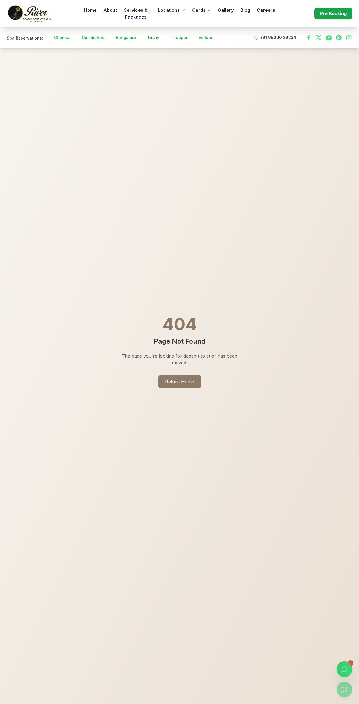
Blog (245, 10)
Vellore (205, 37)
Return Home (179, 382)
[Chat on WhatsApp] (344, 689)
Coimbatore (93, 37)
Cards (199, 10)
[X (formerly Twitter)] (318, 37)
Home (90, 10)
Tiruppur (179, 37)
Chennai (62, 37)
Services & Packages (136, 13)
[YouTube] (328, 37)
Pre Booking (333, 13)
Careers (266, 10)
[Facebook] (308, 37)
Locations (169, 10)
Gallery (226, 10)
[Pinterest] (338, 37)
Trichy (153, 37)
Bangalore (126, 37)
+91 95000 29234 (278, 37)
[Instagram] (349, 37)
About (110, 10)
